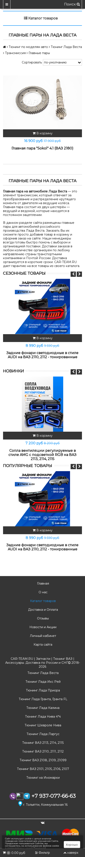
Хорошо (72, 844)
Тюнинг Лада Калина (43, 708)
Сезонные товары (24, 273)
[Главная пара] (42, 101)
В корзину (44, 133)
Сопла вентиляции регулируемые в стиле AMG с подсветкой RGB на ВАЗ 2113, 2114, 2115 (42, 454)
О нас (43, 592)
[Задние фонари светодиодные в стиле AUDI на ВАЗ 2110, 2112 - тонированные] (42, 306)
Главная (42, 583)
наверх (72, 853)
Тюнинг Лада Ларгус (43, 734)
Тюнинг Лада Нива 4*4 (42, 716)
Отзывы (42, 618)
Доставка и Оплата (42, 610)
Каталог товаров (42, 601)
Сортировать (32, 62)
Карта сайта (42, 645)
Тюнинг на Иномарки (43, 778)
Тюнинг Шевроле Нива (42, 725)
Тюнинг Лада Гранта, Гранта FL (42, 699)
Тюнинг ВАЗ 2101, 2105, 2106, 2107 (42, 769)
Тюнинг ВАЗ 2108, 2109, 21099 (42, 760)
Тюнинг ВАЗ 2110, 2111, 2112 (42, 751)
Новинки (13, 371)
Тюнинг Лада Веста (43, 673)
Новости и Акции (42, 627)
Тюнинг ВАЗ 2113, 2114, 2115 (42, 743)
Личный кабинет (42, 636)
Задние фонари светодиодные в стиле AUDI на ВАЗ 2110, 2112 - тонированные (42, 355)
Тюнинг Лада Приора (42, 690)
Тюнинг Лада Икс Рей (43, 682)
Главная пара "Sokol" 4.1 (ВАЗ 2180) (42, 148)
